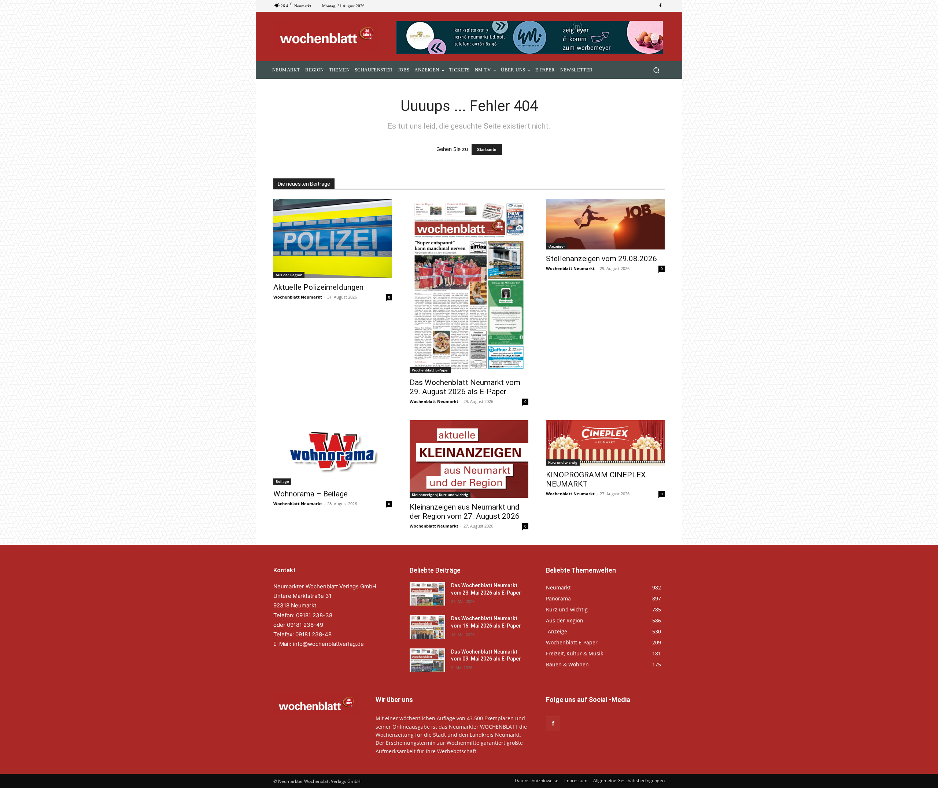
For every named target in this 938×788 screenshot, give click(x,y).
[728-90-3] (530, 37)
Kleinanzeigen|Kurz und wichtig (440, 494)
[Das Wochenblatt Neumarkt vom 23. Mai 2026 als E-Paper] (427, 594)
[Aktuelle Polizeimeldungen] (332, 238)
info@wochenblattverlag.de (328, 643)
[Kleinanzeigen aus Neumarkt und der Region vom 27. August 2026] (469, 459)
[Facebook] (660, 5)
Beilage (282, 481)
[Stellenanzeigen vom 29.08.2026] (605, 224)
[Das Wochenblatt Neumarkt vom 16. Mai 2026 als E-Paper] (427, 627)
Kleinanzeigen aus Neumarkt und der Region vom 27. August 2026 (465, 512)
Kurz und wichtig (562, 462)
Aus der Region (289, 274)
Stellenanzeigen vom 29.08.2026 (601, 258)
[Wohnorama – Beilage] (332, 452)
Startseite (486, 149)
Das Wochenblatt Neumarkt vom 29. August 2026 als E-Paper (465, 387)
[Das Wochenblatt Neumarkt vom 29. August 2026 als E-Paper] (469, 286)
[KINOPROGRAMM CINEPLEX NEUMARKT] (605, 443)
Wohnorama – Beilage (310, 493)
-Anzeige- (556, 246)
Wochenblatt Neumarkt (297, 297)
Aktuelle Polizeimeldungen (318, 287)
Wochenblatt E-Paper (430, 370)
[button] (656, 70)
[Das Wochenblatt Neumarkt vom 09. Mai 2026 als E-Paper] (427, 660)
